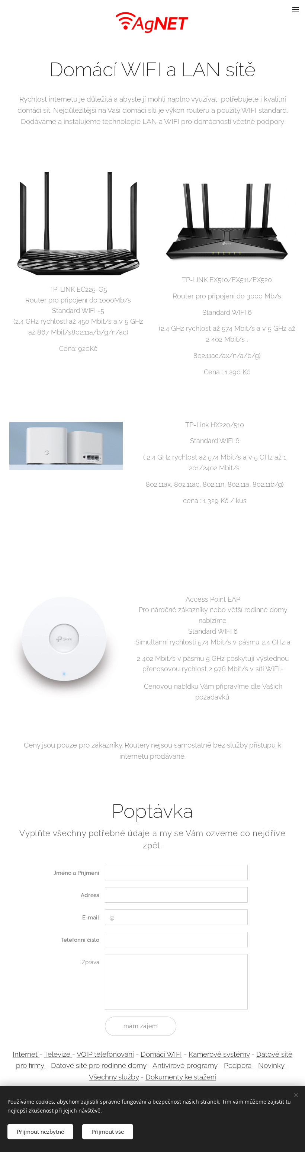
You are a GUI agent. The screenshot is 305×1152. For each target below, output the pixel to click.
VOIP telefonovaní (105, 1054)
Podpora (238, 1065)
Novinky (272, 1065)
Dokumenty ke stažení (180, 1077)
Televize (58, 1054)
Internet (26, 1054)
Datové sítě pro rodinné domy (98, 1065)
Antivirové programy (184, 1065)
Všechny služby (114, 1077)
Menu (295, 9)
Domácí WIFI (161, 1054)
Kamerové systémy (219, 1054)
